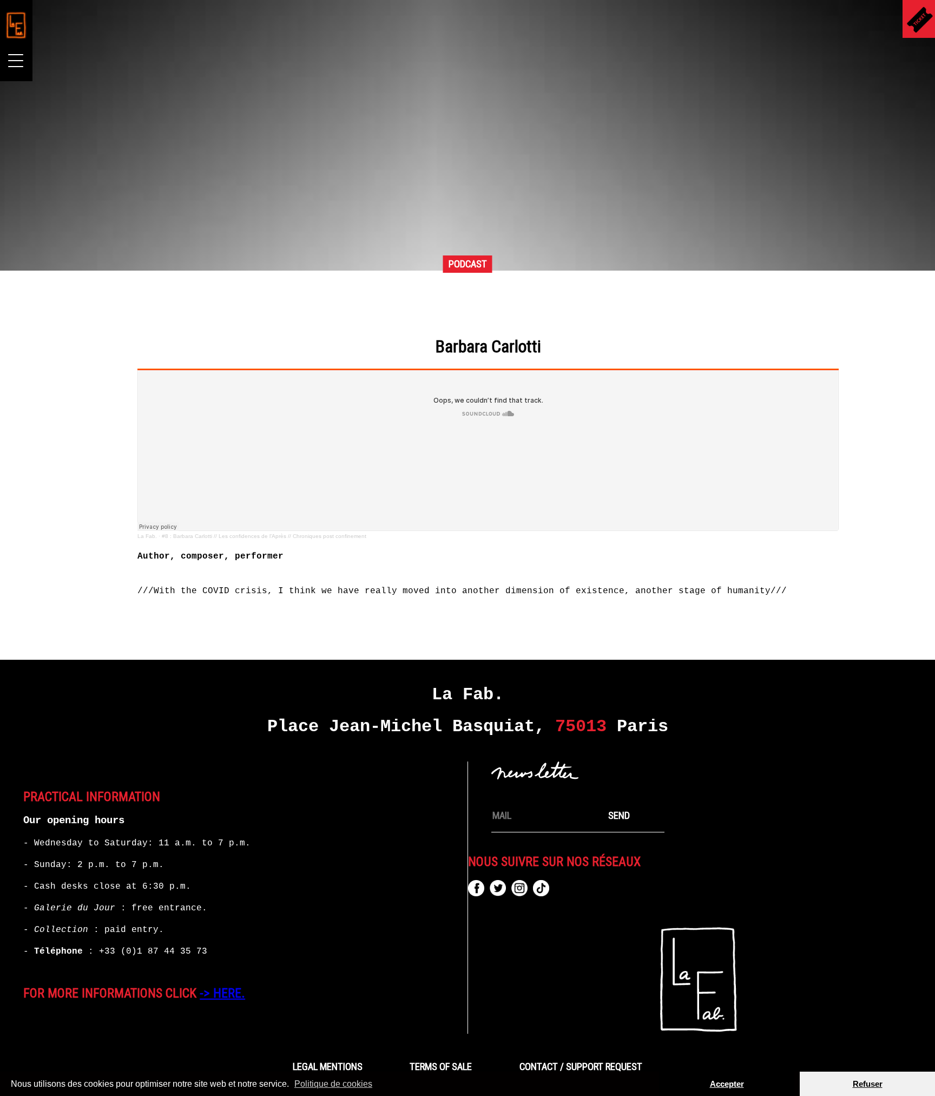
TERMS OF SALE (441, 1067)
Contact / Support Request (580, 1067)
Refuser (868, 1083)
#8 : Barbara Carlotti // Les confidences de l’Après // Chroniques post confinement (264, 536)
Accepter (727, 1083)
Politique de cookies (333, 1083)
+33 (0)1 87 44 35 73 (153, 951)
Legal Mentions (328, 1067)
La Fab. (147, 536)
